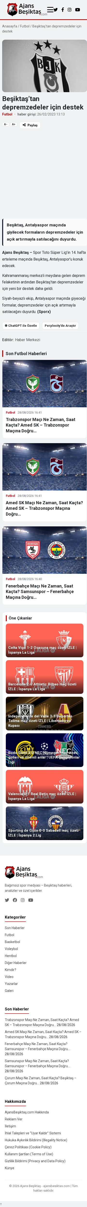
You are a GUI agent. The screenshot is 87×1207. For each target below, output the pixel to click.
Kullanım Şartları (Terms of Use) (29, 1154)
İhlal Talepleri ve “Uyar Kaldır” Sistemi (33, 1133)
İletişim (10, 1126)
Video (9, 977)
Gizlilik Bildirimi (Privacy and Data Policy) (35, 1161)
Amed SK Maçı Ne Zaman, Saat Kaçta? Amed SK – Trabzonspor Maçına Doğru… (44, 508)
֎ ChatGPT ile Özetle (21, 325)
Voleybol (11, 949)
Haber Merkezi (27, 340)
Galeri (9, 991)
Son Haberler (15, 928)
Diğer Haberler (16, 963)
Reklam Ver (13, 1119)
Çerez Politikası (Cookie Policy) (28, 1147)
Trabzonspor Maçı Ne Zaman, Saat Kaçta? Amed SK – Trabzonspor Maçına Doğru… (40, 425)
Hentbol (11, 956)
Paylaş (32, 125)
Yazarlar (11, 984)
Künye (9, 1168)
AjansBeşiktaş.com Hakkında (27, 1112)
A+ (13, 124)
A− (5, 124)
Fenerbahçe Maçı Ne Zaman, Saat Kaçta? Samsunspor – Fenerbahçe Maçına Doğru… (40, 591)
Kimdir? (10, 970)
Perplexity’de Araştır (60, 325)
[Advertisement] (43, 173)
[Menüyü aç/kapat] (50, 9)
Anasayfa (9, 26)
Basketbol (12, 942)
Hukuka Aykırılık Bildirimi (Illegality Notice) (36, 1140)
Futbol (24, 26)
